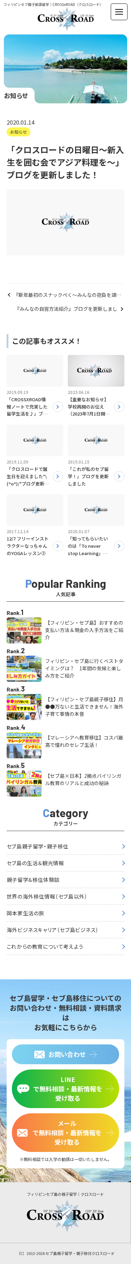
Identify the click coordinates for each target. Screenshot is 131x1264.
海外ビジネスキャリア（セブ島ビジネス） (53, 929)
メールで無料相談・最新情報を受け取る (67, 1132)
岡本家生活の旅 (25, 913)
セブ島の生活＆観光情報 (35, 863)
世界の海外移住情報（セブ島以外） (47, 896)
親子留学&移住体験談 (33, 879)
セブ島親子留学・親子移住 (37, 846)
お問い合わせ (67, 1054)
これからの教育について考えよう (45, 946)
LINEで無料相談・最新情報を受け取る (67, 1089)
